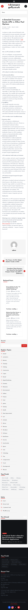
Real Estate (5, 436)
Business (5, 360)
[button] (24, 517)
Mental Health (14, 482)
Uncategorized (6, 466)
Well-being (14, 489)
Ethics (12, 478)
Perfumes (5, 433)
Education (5, 386)
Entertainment (6, 390)
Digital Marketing (7, 380)
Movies (4, 423)
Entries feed (6, 504)
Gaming (5, 406)
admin (5, 27)
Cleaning (5, 363)
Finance (4, 396)
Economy (5, 383)
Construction (6, 370)
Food (4, 400)
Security (5, 439)
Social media (6, 443)
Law (4, 416)
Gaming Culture (6, 480)
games (4, 403)
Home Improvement (7, 413)
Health (8, 27)
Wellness (21, 489)
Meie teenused (6, 223)
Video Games (6, 489)
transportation (6, 459)
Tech (4, 449)
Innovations (5, 482)
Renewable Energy (7, 484)
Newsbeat (5, 429)
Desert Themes (14, 603)
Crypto (4, 373)
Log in (4, 500)
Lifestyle (5, 420)
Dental (4, 376)
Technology (5, 453)
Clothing (5, 367)
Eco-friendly (5, 478)
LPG (22, 39)
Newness (5, 426)
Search (3, 341)
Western (5, 469)
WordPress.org (6, 510)
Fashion (4, 393)
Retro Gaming (17, 484)
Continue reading (11, 309)
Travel (4, 463)
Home (3, 12)
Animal (4, 353)
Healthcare (15, 480)
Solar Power (5, 487)
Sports (4, 446)
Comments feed (7, 507)
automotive (5, 357)
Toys (4, 456)
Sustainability (14, 487)
